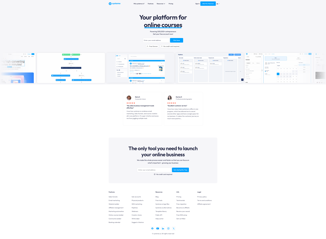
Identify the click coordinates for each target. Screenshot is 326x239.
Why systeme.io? (139, 4)
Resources (160, 4)
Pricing (171, 4)
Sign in (197, 4)
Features (150, 4)
